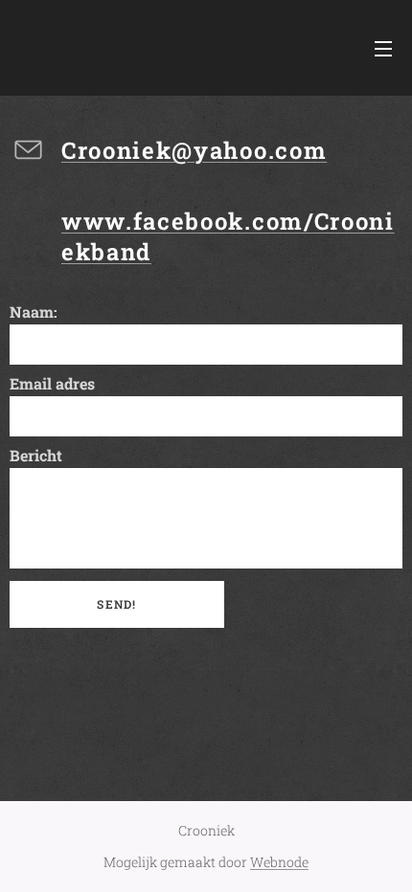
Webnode (279, 862)
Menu (383, 48)
